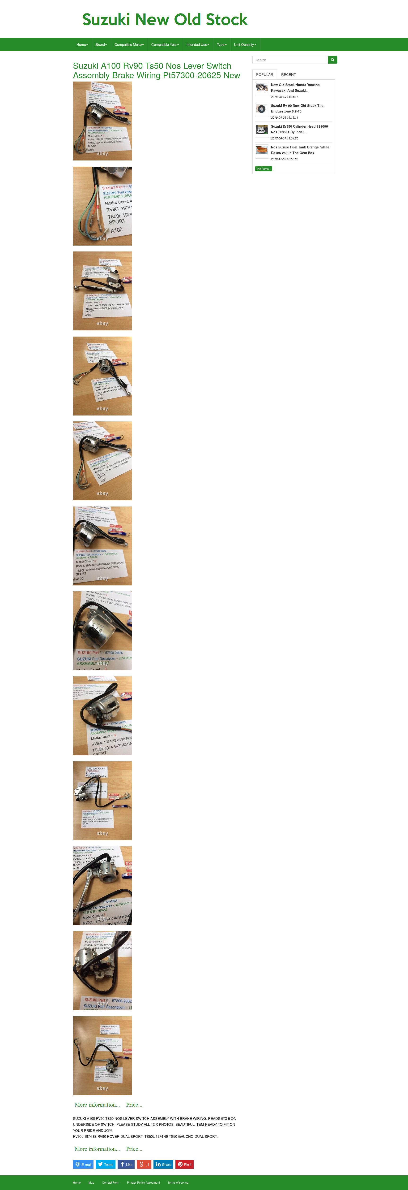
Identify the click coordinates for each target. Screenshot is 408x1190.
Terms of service (178, 1182)
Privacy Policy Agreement (143, 1182)
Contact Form (110, 1182)
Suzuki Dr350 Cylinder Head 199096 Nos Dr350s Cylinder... (299, 129)
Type (220, 44)
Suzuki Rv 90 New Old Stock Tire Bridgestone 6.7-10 (297, 108)
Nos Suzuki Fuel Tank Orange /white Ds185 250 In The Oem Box (300, 150)
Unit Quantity (244, 44)
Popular (264, 74)
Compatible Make (128, 44)
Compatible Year (164, 44)
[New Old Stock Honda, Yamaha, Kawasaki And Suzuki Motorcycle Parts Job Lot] (262, 89)
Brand (100, 44)
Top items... (263, 169)
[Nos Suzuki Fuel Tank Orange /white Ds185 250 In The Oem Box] (262, 151)
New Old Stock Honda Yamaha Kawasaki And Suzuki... (295, 87)
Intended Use (197, 44)
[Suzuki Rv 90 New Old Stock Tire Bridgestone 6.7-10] (262, 110)
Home (81, 44)
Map (91, 1182)
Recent (288, 74)
